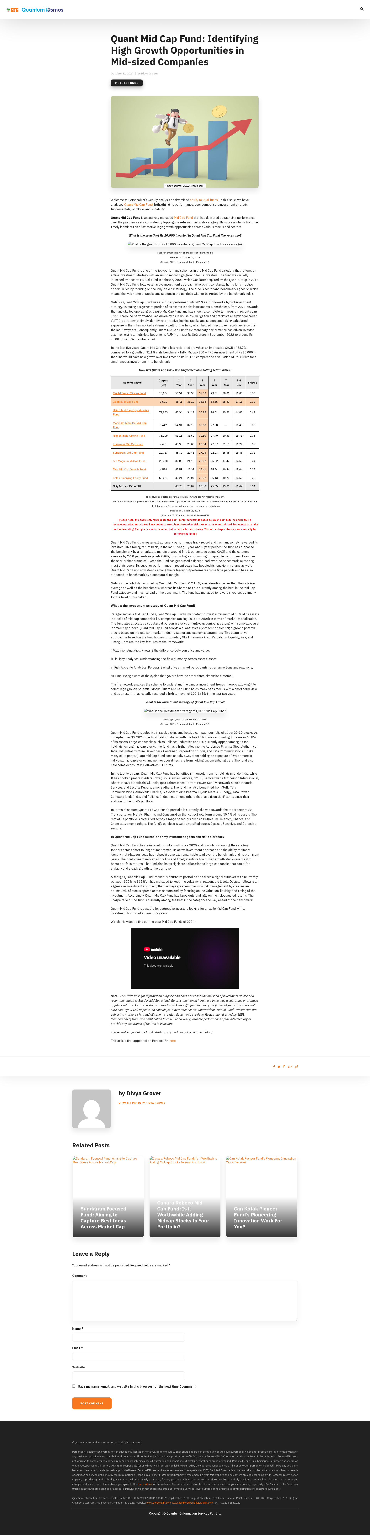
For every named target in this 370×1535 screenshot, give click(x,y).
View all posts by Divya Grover (142, 1103)
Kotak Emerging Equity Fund (130, 477)
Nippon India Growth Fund (129, 435)
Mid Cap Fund (183, 218)
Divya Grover (149, 73)
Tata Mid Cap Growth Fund (129, 469)
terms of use (145, 1484)
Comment (79, 1276)
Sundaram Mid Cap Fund (128, 452)
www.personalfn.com (158, 1502)
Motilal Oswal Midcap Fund (129, 393)
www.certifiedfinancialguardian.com (192, 1502)
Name (77, 1328)
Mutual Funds (126, 83)
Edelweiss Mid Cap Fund (128, 444)
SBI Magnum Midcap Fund (129, 460)
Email (77, 1348)
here (172, 1041)
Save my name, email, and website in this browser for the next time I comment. (137, 1386)
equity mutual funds (204, 200)
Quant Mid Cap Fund (138, 204)
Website (78, 1367)
